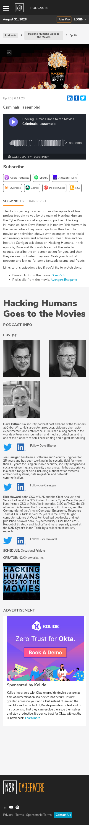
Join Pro (64, 19)
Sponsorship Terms (39, 815)
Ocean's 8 (58, 275)
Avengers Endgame (64, 280)
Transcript (36, 201)
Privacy (8, 815)
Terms (20, 815)
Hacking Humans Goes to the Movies (44, 308)
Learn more (32, 718)
